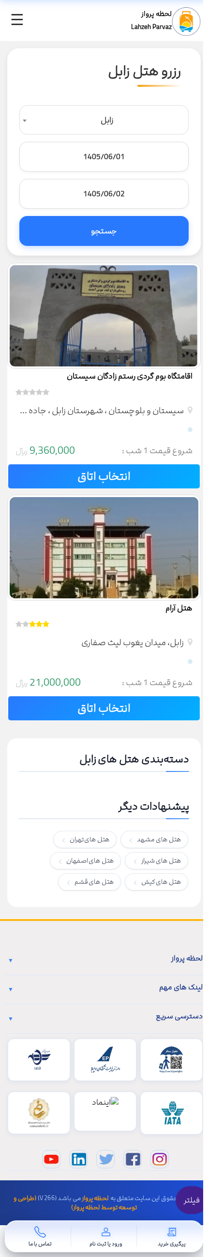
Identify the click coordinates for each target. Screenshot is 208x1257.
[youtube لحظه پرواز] (51, 1159)
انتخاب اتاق (104, 476)
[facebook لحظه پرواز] (132, 1159)
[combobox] (104, 120)
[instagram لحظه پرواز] (159, 1159)
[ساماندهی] (39, 1113)
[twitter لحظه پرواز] (105, 1159)
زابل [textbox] (107, 120)
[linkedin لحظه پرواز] (78, 1159)
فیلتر (192, 1200)
